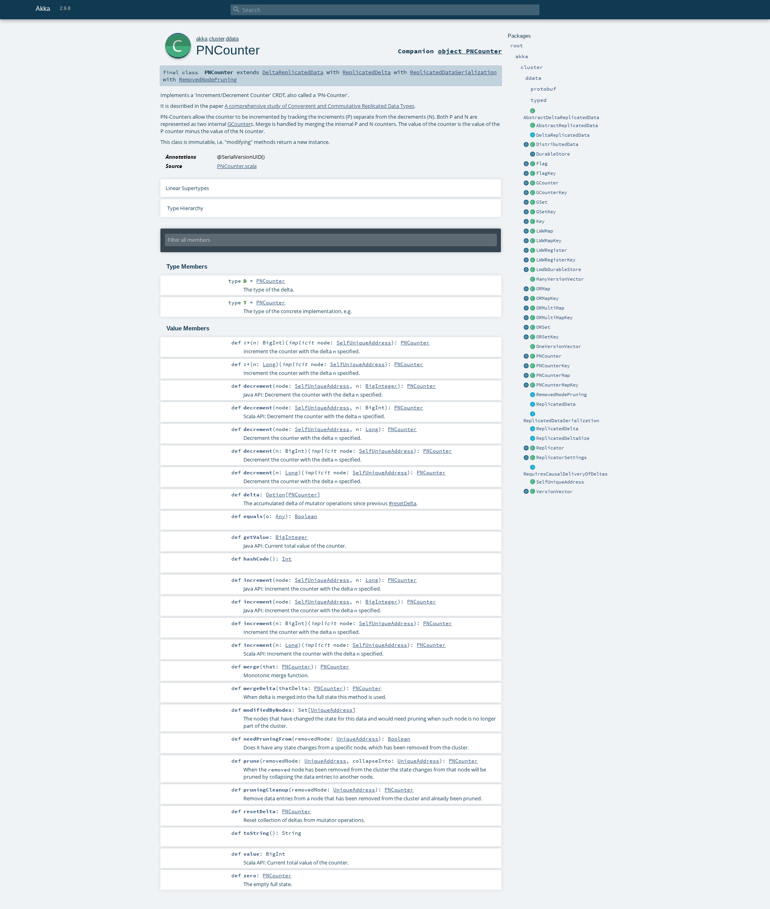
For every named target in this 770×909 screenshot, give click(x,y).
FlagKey (546, 173)
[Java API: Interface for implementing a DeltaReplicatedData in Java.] (532, 111)
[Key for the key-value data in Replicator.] (532, 222)
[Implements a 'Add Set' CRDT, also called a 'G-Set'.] (532, 202)
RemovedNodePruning (561, 394)
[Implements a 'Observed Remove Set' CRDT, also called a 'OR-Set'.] (532, 327)
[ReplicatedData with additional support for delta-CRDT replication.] (532, 135)
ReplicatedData (555, 404)
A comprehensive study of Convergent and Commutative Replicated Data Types (319, 105)
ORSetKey (547, 337)
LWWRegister (551, 250)
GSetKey (546, 212)
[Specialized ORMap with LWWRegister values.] (532, 231)
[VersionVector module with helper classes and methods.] (526, 492)
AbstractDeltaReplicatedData (561, 117)
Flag (541, 163)
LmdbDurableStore (558, 269)
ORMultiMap (550, 308)
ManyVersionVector (560, 279)
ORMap (543, 289)
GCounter (547, 183)
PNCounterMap (553, 375)
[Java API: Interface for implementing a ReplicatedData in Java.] (532, 126)
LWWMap (544, 231)
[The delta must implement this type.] (532, 429)
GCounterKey (551, 192)
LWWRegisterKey (555, 260)
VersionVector (554, 491)
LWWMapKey (548, 240)
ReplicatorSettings (561, 457)
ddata (232, 39)
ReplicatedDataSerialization (561, 420)
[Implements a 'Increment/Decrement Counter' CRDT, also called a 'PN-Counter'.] (532, 356)
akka (201, 39)
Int (287, 558)
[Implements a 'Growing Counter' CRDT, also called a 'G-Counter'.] (532, 183)
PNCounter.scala (237, 166)
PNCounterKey (553, 365)
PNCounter (548, 356)
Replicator (550, 448)
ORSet (543, 327)
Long (269, 364)
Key (540, 221)
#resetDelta (402, 503)
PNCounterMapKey (557, 385)
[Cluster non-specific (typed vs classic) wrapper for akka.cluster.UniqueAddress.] (532, 482)
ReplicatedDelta (557, 428)
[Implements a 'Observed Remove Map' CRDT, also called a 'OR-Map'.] (532, 289)
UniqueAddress (332, 710)
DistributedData (557, 144)
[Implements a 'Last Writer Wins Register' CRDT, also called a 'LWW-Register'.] (532, 250)
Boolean (306, 516)
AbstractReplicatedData (567, 125)
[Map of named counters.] (532, 376)
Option (275, 494)
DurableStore (553, 154)
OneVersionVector (558, 346)
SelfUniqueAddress (560, 482)
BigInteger (381, 386)
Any (280, 516)
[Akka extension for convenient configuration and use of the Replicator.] (532, 145)
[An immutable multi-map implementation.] (532, 308)
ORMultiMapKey (554, 317)
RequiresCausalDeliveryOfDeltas (565, 474)
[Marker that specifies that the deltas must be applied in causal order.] (532, 467)
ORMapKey (547, 298)
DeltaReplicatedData (563, 135)
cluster (216, 39)
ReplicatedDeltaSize (563, 438)
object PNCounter (470, 51)
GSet (541, 202)
